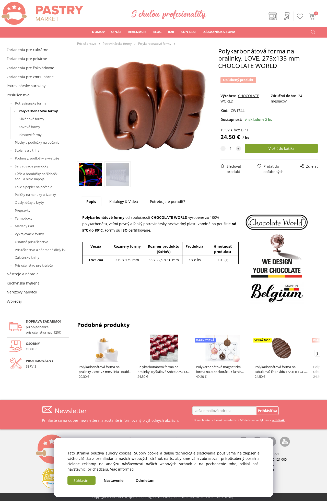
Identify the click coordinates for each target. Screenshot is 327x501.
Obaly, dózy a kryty (29, 202)
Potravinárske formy (30, 103)
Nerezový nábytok (22, 292)
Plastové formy (30, 134)
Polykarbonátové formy (38, 111)
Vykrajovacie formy (29, 234)
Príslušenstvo (18, 95)
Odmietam (145, 480)
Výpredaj (14, 301)
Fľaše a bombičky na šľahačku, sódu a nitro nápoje (37, 176)
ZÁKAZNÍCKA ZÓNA (219, 31)
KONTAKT (189, 31)
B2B (171, 31)
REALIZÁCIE (137, 31)
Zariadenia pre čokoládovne (30, 67)
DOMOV (98, 31)
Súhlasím (81, 480)
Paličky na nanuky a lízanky (35, 194)
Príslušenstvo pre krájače (34, 265)
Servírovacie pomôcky (31, 166)
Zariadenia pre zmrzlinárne (30, 76)
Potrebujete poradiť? (167, 201)
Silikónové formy (31, 119)
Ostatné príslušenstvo (31, 242)
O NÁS (116, 31)
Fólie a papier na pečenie (33, 187)
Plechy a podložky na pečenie (37, 142)
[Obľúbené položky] (300, 16)
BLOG (157, 31)
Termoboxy (23, 218)
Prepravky (22, 210)
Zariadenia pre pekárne (27, 58)
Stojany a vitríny (27, 150)
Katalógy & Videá (123, 201)
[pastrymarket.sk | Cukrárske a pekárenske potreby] (41, 11)
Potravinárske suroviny (26, 85)
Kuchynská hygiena (23, 283)
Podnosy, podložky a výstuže (37, 158)
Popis (91, 201)
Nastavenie (113, 480)
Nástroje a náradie (23, 273)
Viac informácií (122, 469)
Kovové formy (29, 126)
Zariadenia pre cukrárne (27, 49)
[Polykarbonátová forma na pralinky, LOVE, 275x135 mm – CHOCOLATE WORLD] (147, 106)
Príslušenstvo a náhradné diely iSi (40, 249)
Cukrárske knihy (27, 257)
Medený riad (24, 226)
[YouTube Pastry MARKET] (284, 441)
